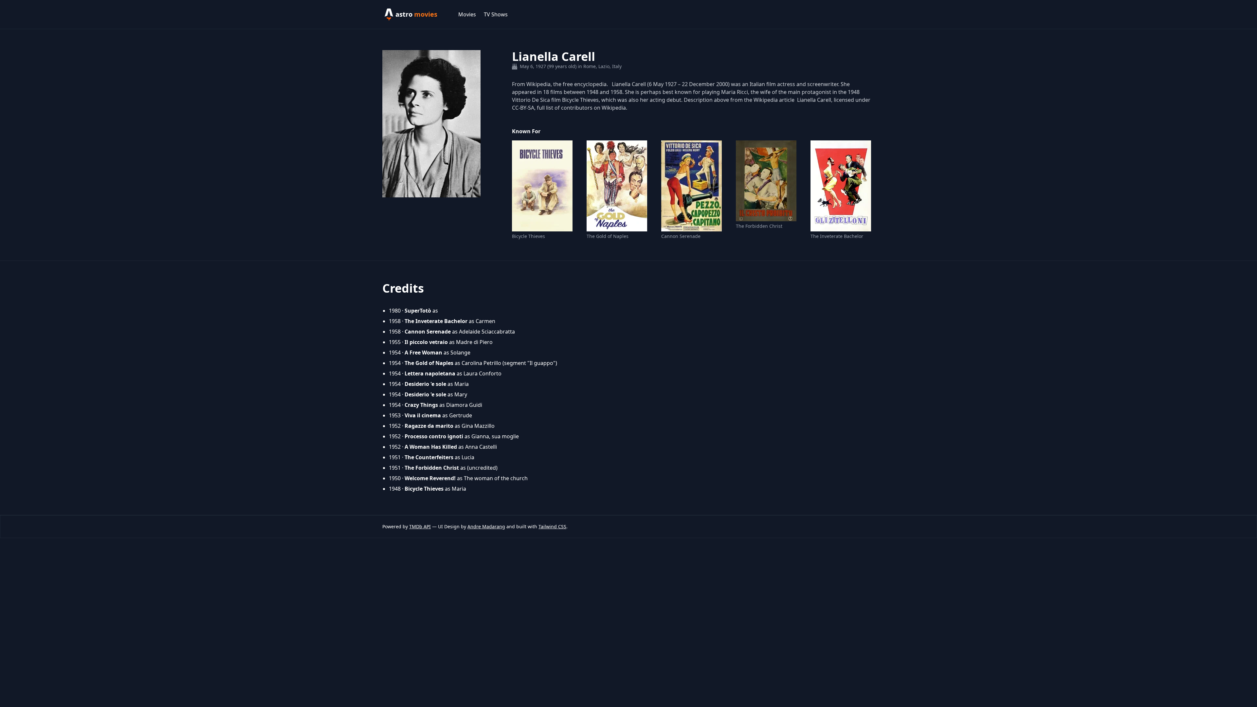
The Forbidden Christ (759, 226)
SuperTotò (418, 310)
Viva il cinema (423, 415)
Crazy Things (421, 404)
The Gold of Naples (607, 236)
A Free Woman (423, 352)
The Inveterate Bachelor (837, 236)
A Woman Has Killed (431, 446)
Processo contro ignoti (434, 436)
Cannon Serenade (681, 236)
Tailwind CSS (552, 526)
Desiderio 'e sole (425, 384)
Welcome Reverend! (430, 478)
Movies (467, 14)
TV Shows (496, 14)
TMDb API (420, 526)
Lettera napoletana (430, 373)
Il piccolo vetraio (426, 342)
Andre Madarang (486, 526)
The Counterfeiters (429, 457)
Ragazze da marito (429, 425)
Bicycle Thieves (528, 236)
